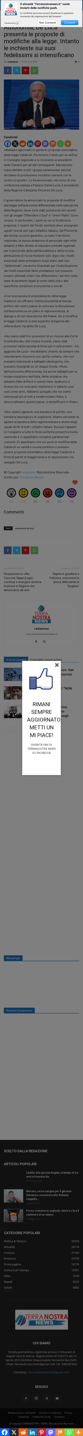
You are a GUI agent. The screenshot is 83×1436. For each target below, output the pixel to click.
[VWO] (20, 23)
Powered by (10, 23)
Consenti (69, 22)
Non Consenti (47, 22)
